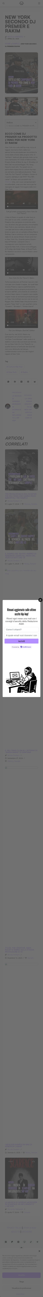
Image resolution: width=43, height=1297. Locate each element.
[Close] (40, 600)
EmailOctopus (26, 647)
